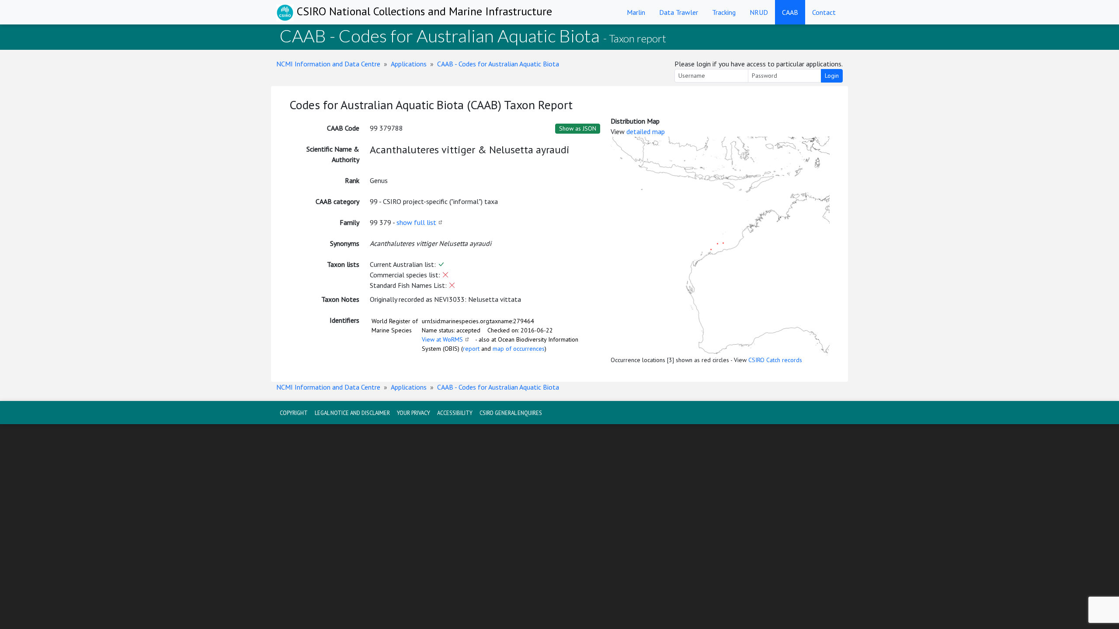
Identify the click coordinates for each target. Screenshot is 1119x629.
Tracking (724, 12)
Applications (409, 63)
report (471, 349)
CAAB (790, 12)
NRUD (759, 12)
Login (832, 75)
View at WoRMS (442, 339)
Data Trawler (678, 12)
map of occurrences (519, 349)
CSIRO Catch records (775, 360)
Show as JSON (577, 128)
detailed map (645, 131)
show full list (416, 222)
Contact (824, 12)
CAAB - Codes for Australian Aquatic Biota (498, 63)
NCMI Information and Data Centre (328, 63)
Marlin (636, 12)
